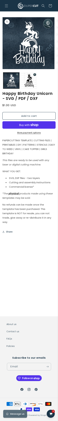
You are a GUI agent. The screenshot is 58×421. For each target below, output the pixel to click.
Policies (10, 346)
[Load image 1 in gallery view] (11, 80)
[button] (6, 5)
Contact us (12, 331)
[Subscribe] (47, 366)
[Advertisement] (29, 267)
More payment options (29, 132)
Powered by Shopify (38, 415)
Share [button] (9, 231)
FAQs (9, 338)
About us (11, 324)
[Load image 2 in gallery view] (29, 80)
